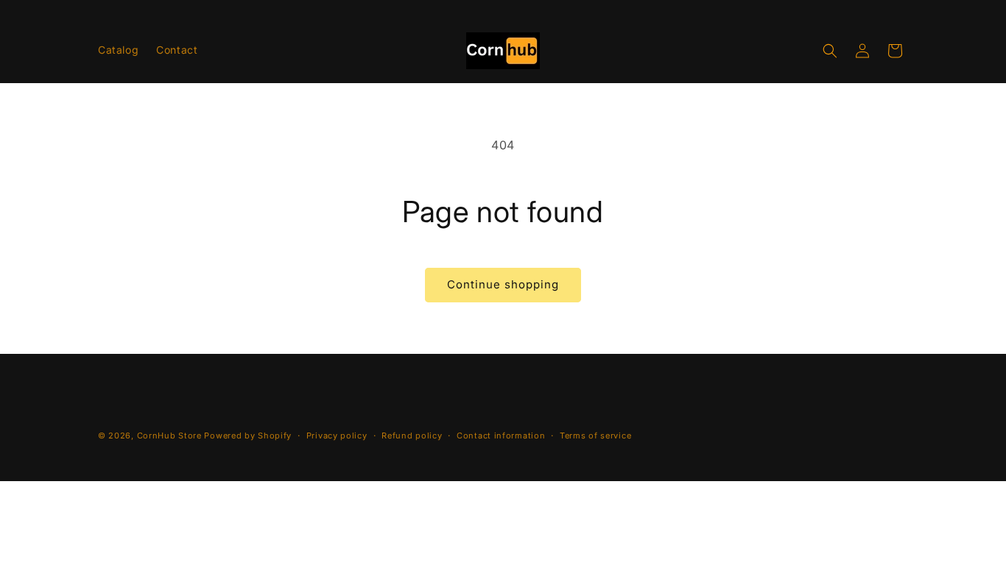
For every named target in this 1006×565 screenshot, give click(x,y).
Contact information (501, 435)
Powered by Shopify (248, 435)
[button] (830, 51)
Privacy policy (336, 435)
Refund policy (411, 435)
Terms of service (595, 435)
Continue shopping (503, 284)
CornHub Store (169, 435)
